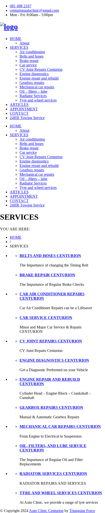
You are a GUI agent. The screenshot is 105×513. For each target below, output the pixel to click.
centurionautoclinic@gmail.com (34, 10)
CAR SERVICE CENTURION (46, 318)
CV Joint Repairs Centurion (41, 69)
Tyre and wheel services (38, 100)
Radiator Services (33, 96)
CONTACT (19, 113)
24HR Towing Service (27, 118)
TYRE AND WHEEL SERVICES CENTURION (61, 493)
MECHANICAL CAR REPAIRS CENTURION (60, 426)
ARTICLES (19, 105)
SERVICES (19, 47)
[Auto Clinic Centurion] (9, 26)
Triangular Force (82, 511)
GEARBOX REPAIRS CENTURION (51, 407)
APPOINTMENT (24, 109)
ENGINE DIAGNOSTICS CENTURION (54, 360)
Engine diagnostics (34, 74)
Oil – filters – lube (33, 91)
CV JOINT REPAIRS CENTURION (51, 341)
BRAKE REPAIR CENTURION (47, 275)
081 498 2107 (20, 6)
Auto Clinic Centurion (46, 511)
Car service (28, 65)
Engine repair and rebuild (39, 78)
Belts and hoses (31, 56)
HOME (15, 39)
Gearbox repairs (32, 83)
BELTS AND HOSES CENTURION (50, 256)
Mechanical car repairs (37, 87)
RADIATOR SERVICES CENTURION (53, 474)
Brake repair (29, 61)
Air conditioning (32, 52)
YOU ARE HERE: (15, 229)
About (24, 43)
